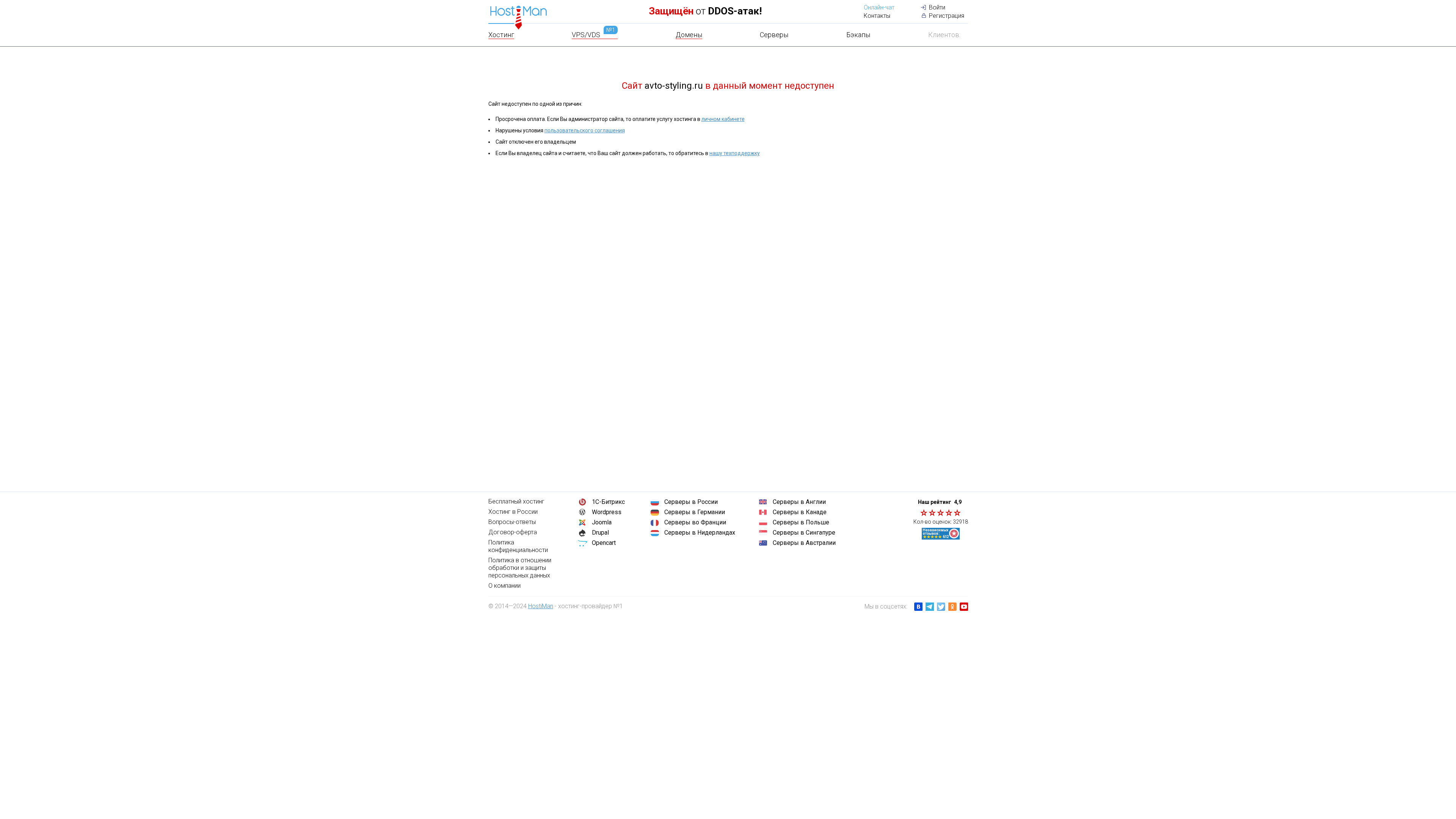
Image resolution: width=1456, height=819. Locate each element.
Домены (689, 35)
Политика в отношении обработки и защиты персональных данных (519, 568)
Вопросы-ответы (512, 522)
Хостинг (501, 35)
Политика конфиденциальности (518, 546)
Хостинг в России (513, 511)
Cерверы (774, 35)
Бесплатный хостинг (516, 501)
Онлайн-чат (879, 7)
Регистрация (946, 15)
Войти (937, 7)
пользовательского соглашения (584, 130)
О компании (504, 585)
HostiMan (540, 606)
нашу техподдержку (734, 153)
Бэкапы (858, 35)
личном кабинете (723, 119)
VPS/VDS (593, 35)
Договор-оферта (512, 532)
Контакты (877, 15)
